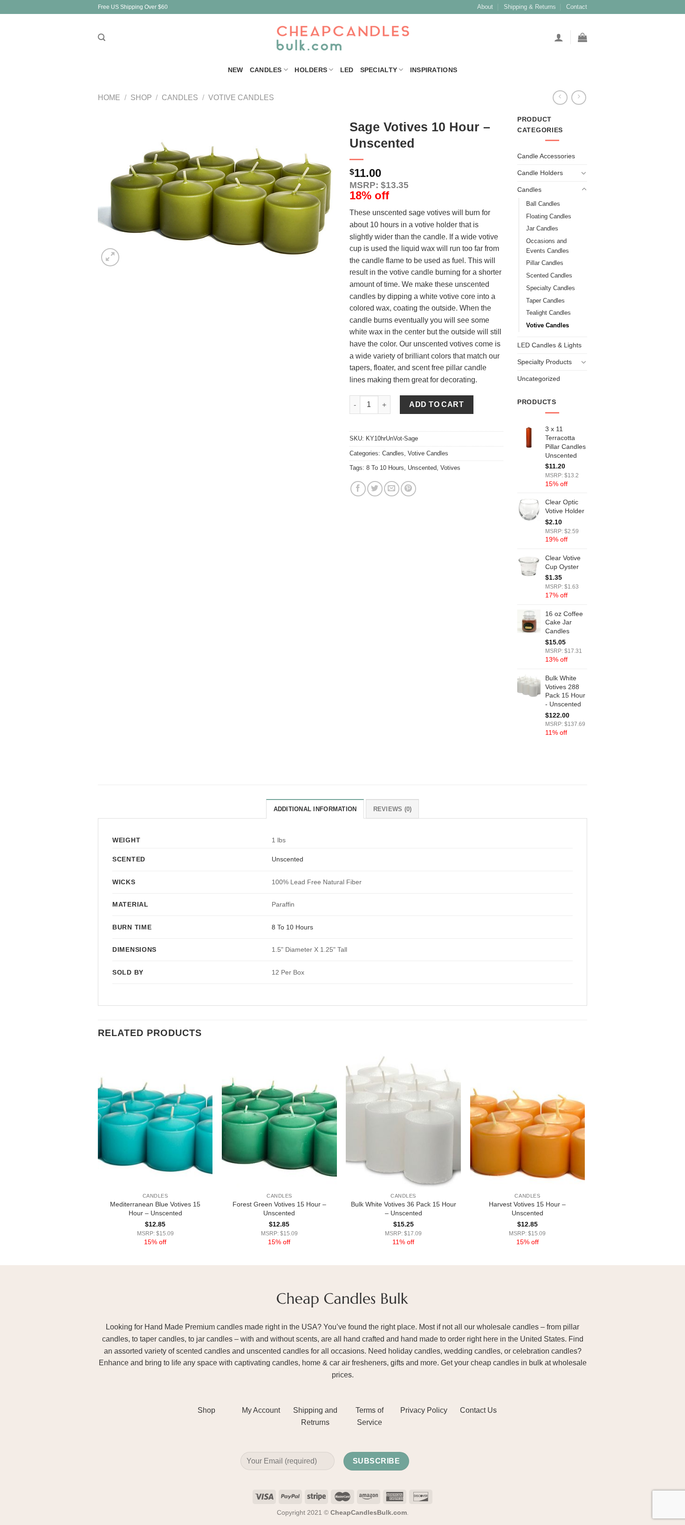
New (235, 70)
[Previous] (98, 1157)
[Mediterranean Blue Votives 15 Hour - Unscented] (155, 1119)
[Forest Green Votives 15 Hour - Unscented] (279, 1119)
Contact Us (478, 1410)
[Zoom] (110, 257)
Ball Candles (543, 203)
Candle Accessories (546, 156)
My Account (261, 1410)
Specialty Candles (550, 288)
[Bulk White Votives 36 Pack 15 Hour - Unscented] (403, 1119)
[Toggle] (584, 173)
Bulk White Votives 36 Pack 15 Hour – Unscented (403, 1208)
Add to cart (436, 404)
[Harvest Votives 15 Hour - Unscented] (527, 1119)
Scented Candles (549, 275)
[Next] (584, 1157)
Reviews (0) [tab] (392, 809)
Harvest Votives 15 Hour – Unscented (527, 1208)
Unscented (422, 467)
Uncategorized (538, 378)
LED (347, 70)
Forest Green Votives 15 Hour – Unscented (279, 1208)
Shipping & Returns (530, 6)
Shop (141, 98)
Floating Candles (548, 216)
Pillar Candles (544, 262)
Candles (266, 70)
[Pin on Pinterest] (408, 488)
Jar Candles (542, 228)
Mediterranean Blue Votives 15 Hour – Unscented (155, 1208)
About (485, 6)
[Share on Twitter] (375, 488)
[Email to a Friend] (391, 488)
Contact (576, 6)
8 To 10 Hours (385, 467)
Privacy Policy (423, 1410)
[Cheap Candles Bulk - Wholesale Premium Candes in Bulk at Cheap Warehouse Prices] (342, 37)
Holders (311, 70)
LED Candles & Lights (549, 345)
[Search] (101, 37)
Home (109, 98)
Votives (450, 467)
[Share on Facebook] (358, 488)
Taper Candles (545, 300)
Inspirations (433, 70)
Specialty (378, 70)
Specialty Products (544, 362)
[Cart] (582, 37)
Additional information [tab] (315, 809)
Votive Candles (241, 98)
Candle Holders (540, 172)
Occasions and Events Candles (547, 245)
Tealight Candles (548, 312)
